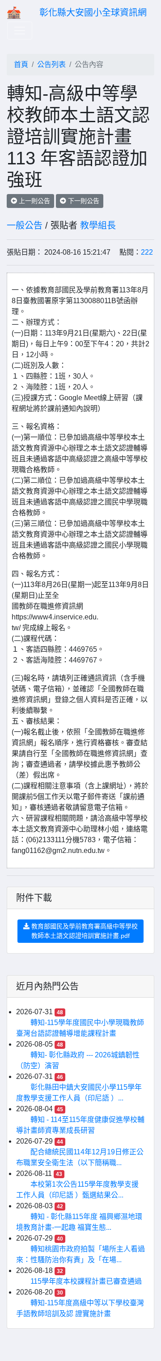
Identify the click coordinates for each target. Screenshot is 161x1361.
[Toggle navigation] (19, 31)
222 (147, 252)
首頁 (21, 64)
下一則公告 (82, 200)
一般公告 (24, 225)
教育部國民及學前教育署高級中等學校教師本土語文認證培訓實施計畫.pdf (84, 931)
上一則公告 (33, 200)
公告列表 (51, 64)
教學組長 (98, 225)
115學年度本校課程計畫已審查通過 (86, 1281)
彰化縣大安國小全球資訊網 (93, 13)
